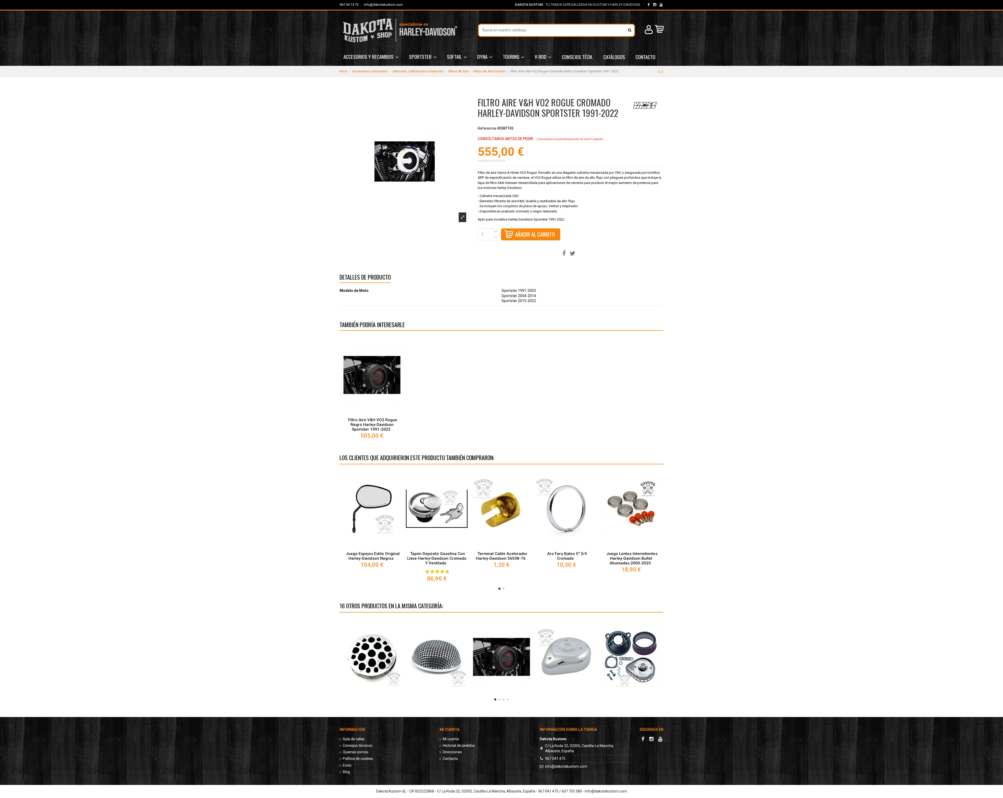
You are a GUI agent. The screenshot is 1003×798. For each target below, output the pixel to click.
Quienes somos (355, 752)
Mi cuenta (451, 739)
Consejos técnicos (357, 745)
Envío (347, 765)
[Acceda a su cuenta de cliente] (648, 30)
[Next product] (662, 71)
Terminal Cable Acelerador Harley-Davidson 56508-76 (501, 556)
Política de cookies (358, 758)
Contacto (450, 758)
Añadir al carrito (535, 234)
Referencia (487, 128)
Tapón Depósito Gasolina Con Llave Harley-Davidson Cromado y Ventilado (436, 558)
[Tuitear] (572, 253)
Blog (346, 772)
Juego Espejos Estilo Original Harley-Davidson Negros (373, 556)
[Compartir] (564, 253)
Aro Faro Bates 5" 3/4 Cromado (567, 556)
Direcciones (452, 752)
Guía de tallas (354, 739)
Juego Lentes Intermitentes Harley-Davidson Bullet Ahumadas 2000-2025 (631, 558)
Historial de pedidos (459, 745)
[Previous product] (659, 71)
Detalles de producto (365, 278)
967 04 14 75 (349, 5)
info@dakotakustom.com (383, 5)
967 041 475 (555, 758)
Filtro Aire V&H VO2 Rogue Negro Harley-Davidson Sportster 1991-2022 (372, 425)
